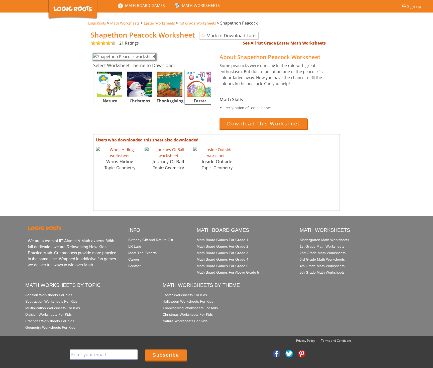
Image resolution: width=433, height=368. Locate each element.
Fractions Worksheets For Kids (49, 321)
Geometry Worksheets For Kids (50, 327)
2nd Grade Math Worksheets (323, 253)
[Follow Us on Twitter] (289, 353)
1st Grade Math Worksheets (322, 246)
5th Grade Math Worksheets (322, 272)
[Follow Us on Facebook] (276, 353)
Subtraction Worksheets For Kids (51, 301)
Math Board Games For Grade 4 (222, 259)
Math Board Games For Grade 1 (222, 240)
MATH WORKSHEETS (201, 5)
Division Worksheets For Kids (48, 314)
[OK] (93, 43)
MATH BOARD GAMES (145, 5)
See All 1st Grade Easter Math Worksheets (284, 43)
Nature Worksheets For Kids (185, 321)
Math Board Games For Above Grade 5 (228, 272)
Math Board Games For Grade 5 (222, 266)
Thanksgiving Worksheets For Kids (190, 308)
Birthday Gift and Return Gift (150, 240)
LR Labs (135, 246)
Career (133, 259)
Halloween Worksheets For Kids (188, 301)
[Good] (96, 43)
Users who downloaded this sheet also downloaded (147, 140)
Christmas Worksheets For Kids (188, 314)
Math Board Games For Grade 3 (222, 253)
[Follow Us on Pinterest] (301, 353)
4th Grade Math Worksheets (322, 266)
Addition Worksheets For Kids (48, 295)
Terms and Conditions (336, 340)
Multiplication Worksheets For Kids (52, 308)
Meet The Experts (142, 253)
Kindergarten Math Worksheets (324, 240)
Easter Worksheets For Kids (185, 295)
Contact (134, 266)
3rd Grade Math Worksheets (322, 259)
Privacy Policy (305, 340)
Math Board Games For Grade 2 (222, 246)
